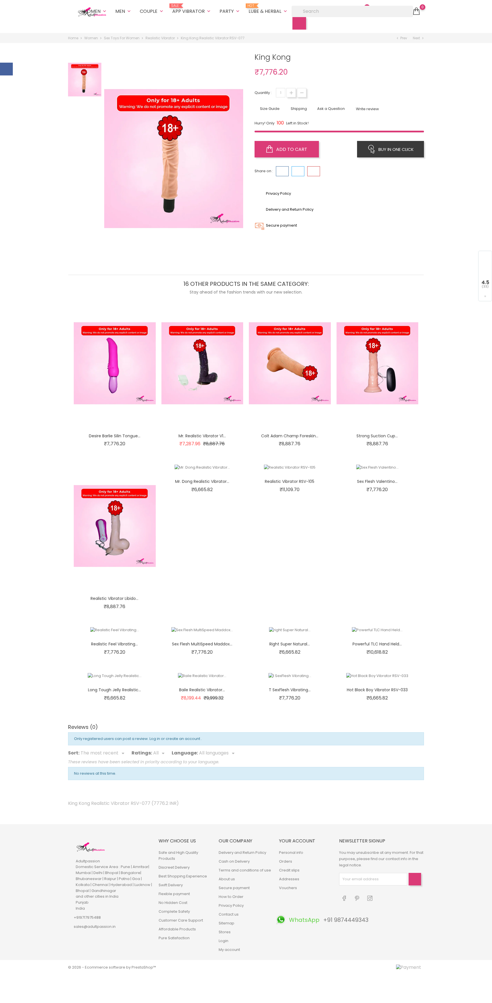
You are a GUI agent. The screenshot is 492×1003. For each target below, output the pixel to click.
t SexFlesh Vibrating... (290, 690)
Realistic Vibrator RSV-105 (289, 481)
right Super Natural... (289, 644)
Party (230, 11)
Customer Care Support (181, 920)
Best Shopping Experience (183, 876)
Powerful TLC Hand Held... (377, 644)
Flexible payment (174, 894)
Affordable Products (177, 929)
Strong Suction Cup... (377, 436)
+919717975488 (87, 917)
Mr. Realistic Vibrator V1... (202, 436)
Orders (285, 861)
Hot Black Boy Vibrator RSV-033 (377, 690)
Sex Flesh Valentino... (377, 481)
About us (227, 879)
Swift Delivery (171, 885)
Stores (225, 932)
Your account (297, 841)
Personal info (291, 852)
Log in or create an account (175, 738)
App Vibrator (192, 9)
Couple (152, 11)
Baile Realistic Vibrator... (202, 690)
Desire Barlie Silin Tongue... (114, 436)
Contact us (229, 914)
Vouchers (288, 888)
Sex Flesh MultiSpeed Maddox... (202, 644)
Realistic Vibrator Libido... (114, 598)
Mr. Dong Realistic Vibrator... (202, 481)
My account (229, 949)
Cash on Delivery (234, 861)
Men (123, 11)
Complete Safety (174, 911)
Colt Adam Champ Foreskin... (289, 436)
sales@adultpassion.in (95, 926)
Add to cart (291, 149)
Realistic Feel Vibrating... (114, 644)
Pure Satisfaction (174, 938)
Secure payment (234, 888)
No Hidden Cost (173, 902)
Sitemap (226, 923)
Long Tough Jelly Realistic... (114, 690)
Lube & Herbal (268, 9)
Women (95, 11)
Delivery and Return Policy (242, 852)
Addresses (289, 879)
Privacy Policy (231, 905)
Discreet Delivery (174, 867)
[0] (416, 11)
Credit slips (289, 870)
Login (223, 940)
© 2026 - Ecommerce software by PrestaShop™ (112, 967)
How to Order (231, 896)
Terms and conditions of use (245, 870)
